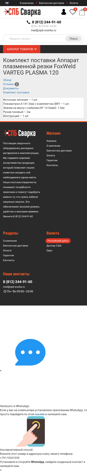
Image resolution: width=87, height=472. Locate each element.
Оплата (74, 3)
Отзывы (8, 84)
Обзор (7, 80)
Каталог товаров (20, 49)
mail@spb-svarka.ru (43, 30)
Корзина (51, 140)
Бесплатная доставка (51, 3)
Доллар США (54, 245)
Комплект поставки (16, 92)
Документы (11, 88)
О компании (27, 3)
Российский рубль (58, 240)
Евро (49, 250)
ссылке (40, 414)
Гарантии (52, 160)
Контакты (52, 165)
